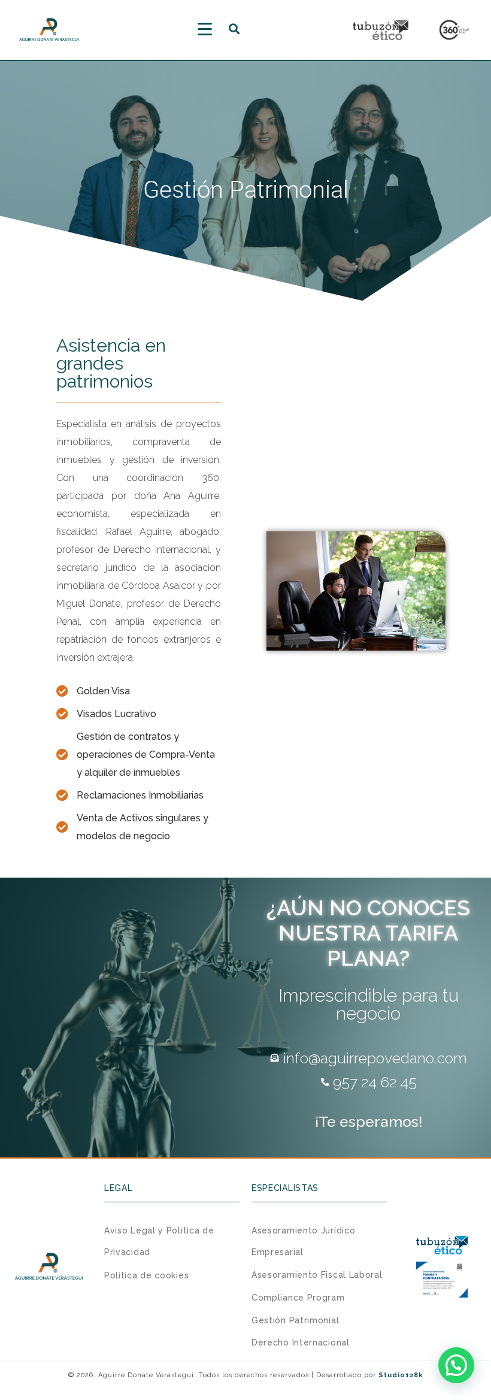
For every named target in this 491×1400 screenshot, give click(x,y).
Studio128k (400, 1375)
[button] (456, 1365)
